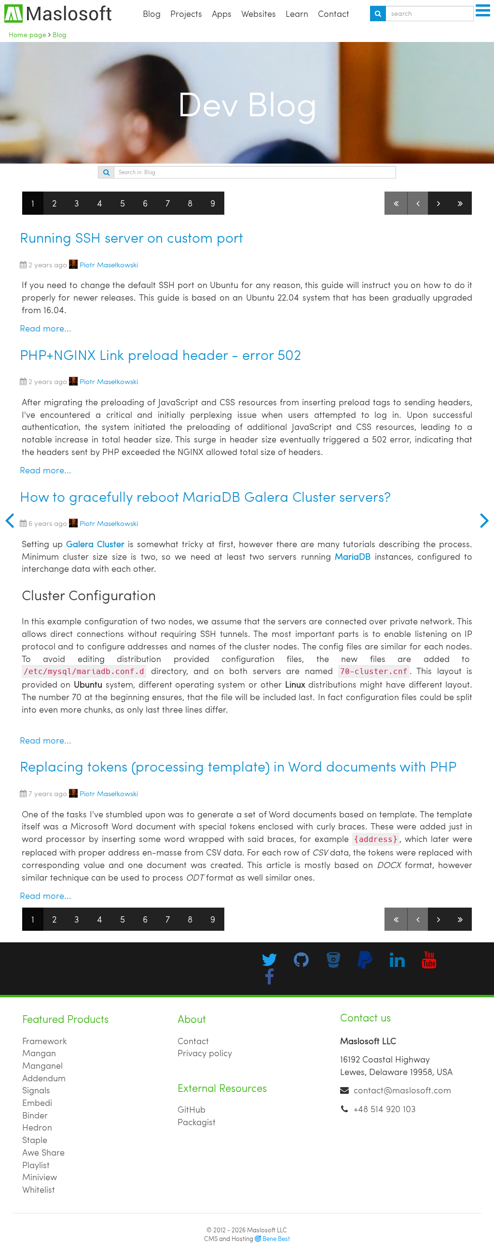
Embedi (37, 1102)
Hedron (37, 1127)
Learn (297, 13)
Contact (333, 13)
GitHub (192, 1109)
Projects (186, 13)
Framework (44, 1040)
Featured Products (65, 1019)
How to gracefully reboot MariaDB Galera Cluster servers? (205, 496)
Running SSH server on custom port (131, 237)
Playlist (36, 1164)
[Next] (438, 203)
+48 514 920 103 (385, 1109)
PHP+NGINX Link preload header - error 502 (160, 354)
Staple (34, 1139)
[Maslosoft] (7, 520)
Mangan (39, 1053)
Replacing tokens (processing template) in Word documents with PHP (238, 766)
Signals (36, 1090)
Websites (258, 13)
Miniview (39, 1177)
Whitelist (38, 1189)
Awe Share (43, 1152)
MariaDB (352, 556)
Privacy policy (205, 1053)
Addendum (44, 1078)
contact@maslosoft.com (402, 1090)
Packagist (197, 1122)
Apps (222, 13)
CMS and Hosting (247, 1238)
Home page (27, 34)
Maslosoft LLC (267, 1230)
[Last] (460, 203)
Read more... (45, 328)
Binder (35, 1115)
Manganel (42, 1065)
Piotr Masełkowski (109, 264)
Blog (152, 13)
